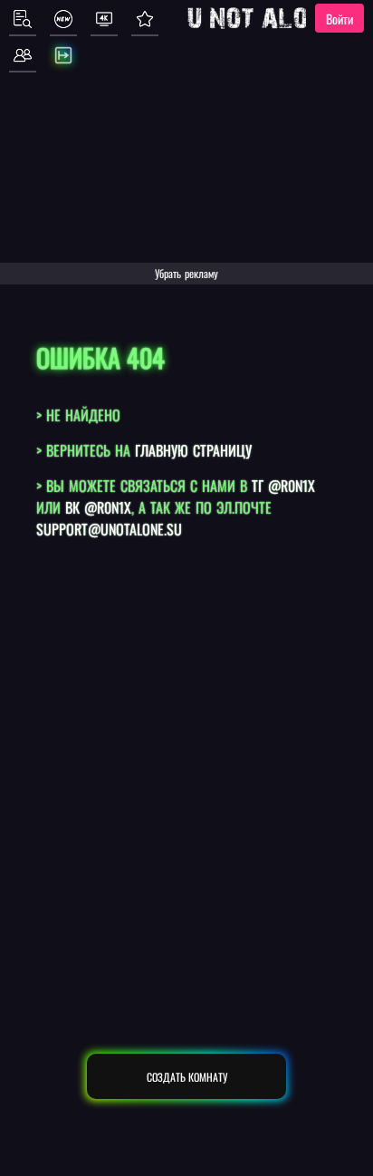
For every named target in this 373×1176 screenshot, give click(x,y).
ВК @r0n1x (98, 507)
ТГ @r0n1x (283, 485)
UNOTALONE (261, 18)
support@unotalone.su (109, 529)
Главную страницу (193, 450)
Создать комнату (187, 1076)
